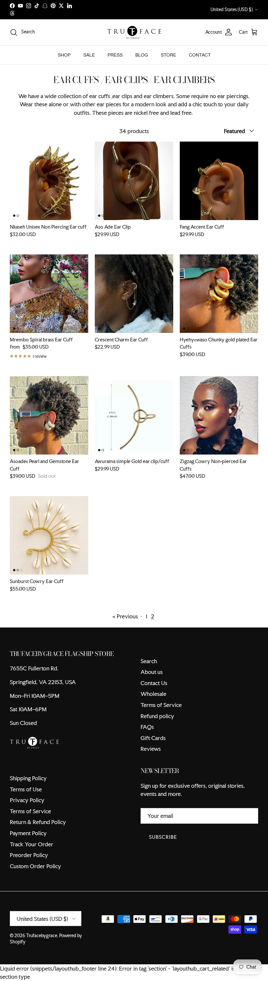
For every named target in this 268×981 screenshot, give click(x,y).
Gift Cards (153, 737)
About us (152, 671)
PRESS (115, 55)
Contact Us (154, 683)
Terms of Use (26, 789)
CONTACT (199, 55)
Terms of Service (161, 704)
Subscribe (163, 837)
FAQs (147, 726)
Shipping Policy (28, 778)
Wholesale (153, 693)
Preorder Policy (29, 855)
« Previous (125, 616)
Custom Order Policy (35, 866)
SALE (89, 55)
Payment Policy (28, 833)
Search (149, 661)
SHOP (64, 55)
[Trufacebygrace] (134, 32)
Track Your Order (31, 844)
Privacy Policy (27, 800)
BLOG (141, 55)
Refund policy (157, 716)
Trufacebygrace (41, 935)
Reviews (151, 748)
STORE (168, 55)
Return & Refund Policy (38, 821)
